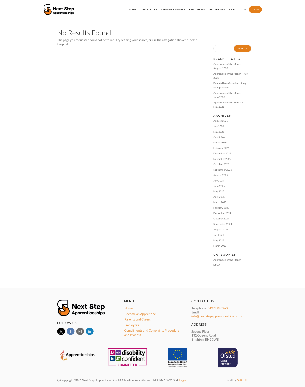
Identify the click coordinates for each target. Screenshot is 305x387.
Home (132, 9)
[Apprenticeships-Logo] (87, 362)
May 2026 (218, 131)
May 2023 (218, 240)
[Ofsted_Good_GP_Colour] (227, 366)
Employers (196, 9)
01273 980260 (218, 308)
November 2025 (222, 158)
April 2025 (219, 196)
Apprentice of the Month (227, 259)
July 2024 (218, 234)
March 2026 (219, 142)
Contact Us (237, 9)
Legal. (183, 380)
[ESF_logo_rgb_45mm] (177, 366)
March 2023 (219, 245)
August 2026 (220, 120)
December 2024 (222, 213)
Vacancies (216, 9)
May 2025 (218, 191)
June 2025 (219, 186)
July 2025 (218, 180)
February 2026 (221, 147)
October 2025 (221, 164)
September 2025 (222, 169)
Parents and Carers (137, 319)
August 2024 (220, 229)
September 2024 (222, 223)
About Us (148, 9)
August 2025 (220, 175)
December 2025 (222, 153)
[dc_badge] (137, 366)
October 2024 (221, 218)
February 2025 (221, 207)
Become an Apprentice (140, 314)
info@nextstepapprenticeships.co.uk (216, 316)
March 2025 (219, 202)
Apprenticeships (172, 9)
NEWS (216, 265)
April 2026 (219, 136)
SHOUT (242, 380)
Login (255, 9)
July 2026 (218, 126)
